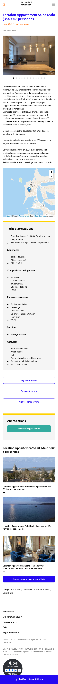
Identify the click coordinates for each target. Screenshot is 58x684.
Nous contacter (10, 622)
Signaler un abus (29, 380)
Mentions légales (21, 652)
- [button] (52, 176)
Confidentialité (36, 652)
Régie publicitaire (11, 632)
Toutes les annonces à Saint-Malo (29, 579)
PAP (30, 640)
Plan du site (8, 611)
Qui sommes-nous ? (12, 616)
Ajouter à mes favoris (29, 401)
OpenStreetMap (40, 216)
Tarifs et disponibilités (31, 679)
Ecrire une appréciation (29, 428)
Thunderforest (24, 216)
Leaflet (9, 216)
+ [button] (51, 172)
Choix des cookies (10, 654)
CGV (5, 627)
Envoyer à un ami (29, 391)
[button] (13, 77)
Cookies (48, 652)
